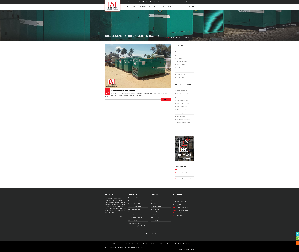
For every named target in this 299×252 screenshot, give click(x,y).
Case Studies (151, 238)
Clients (130, 238)
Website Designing (184, 249)
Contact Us (189, 238)
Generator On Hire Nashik (123, 91)
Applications (167, 6)
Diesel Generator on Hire (183, 94)
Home (128, 6)
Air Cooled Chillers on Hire (183, 100)
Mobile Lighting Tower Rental (184, 109)
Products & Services (145, 6)
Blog (167, 238)
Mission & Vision (181, 55)
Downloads (110, 238)
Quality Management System (184, 71)
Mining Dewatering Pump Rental (183, 123)
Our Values (179, 58)
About (134, 6)
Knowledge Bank (177, 238)
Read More (166, 99)
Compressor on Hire (182, 106)
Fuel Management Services (184, 113)
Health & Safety (181, 74)
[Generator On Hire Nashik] (138, 66)
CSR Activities (180, 77)
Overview (179, 52)
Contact (191, 6)
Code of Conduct (181, 64)
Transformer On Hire (182, 90)
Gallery (176, 6)
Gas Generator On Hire (182, 97)
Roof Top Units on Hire (183, 103)
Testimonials (140, 238)
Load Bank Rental (181, 116)
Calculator (121, 238)
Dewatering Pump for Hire (183, 119)
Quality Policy (180, 68)
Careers (183, 6)
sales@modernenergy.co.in (186, 178)
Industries (157, 6)
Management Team (182, 61)
